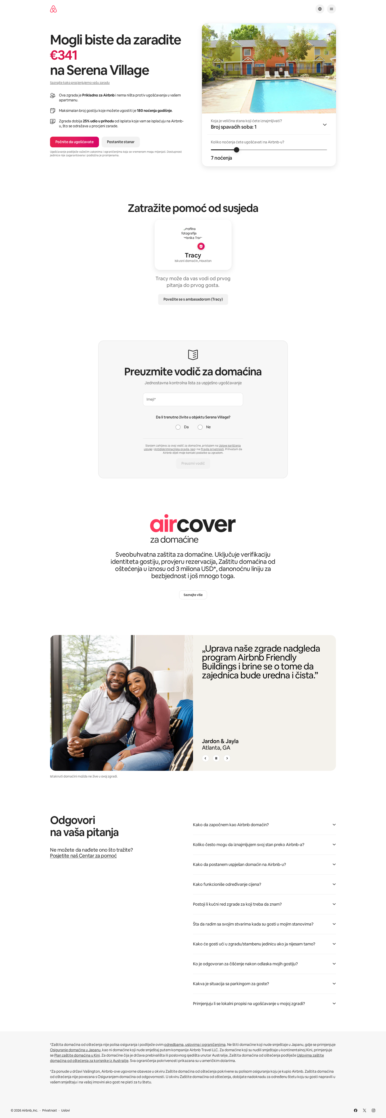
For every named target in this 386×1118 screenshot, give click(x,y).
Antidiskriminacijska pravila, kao (174, 449)
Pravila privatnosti (212, 449)
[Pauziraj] (216, 758)
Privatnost (49, 1110)
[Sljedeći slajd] (227, 758)
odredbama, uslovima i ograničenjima (195, 1044)
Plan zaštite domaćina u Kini (77, 1055)
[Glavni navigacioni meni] (331, 8)
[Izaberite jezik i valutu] (319, 8)
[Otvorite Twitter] (364, 1110)
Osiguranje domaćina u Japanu (75, 1050)
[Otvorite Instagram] (373, 1110)
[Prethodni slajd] (205, 758)
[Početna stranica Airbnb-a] (53, 9)
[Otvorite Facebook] (355, 1110)
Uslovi (65, 1110)
